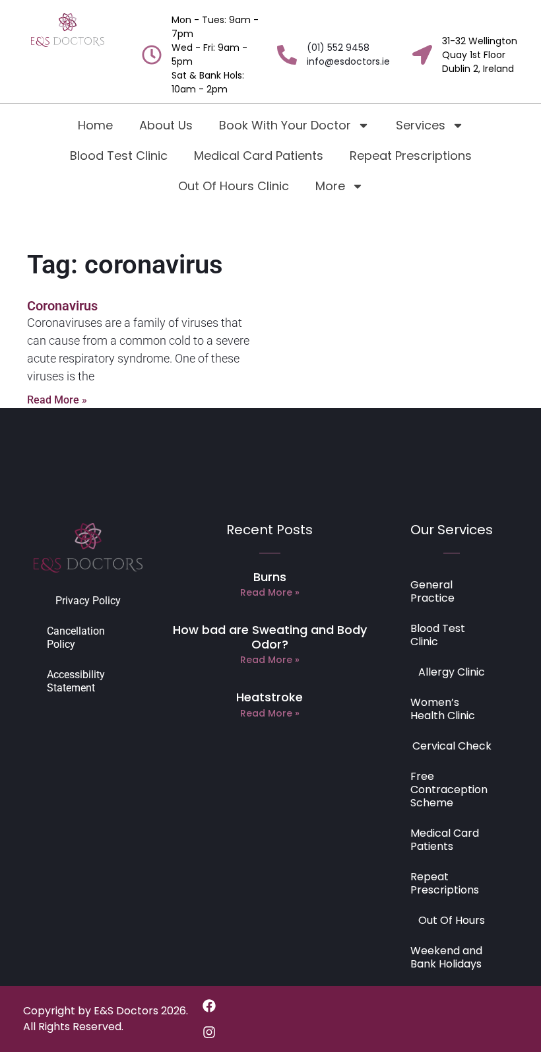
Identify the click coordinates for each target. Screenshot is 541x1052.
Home (95, 125)
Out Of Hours (451, 920)
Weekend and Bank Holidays (446, 957)
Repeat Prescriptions (411, 155)
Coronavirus (62, 306)
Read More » (57, 400)
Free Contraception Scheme (449, 789)
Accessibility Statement (76, 681)
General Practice (432, 591)
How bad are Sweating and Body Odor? (270, 636)
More (330, 186)
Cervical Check (452, 746)
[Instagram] (209, 1032)
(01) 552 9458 (338, 47)
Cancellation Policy (76, 637)
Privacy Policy (88, 600)
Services (420, 125)
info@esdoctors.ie (348, 61)
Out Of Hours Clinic (233, 186)
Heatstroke (269, 697)
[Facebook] (209, 1006)
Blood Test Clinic (119, 155)
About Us (166, 125)
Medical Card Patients (258, 155)
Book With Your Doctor (285, 125)
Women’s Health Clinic (442, 709)
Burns (269, 577)
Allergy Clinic (451, 672)
